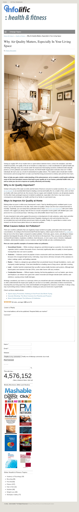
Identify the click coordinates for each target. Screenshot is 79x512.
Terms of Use (40, 504)
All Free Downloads (17, 2)
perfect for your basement (54, 208)
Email (6, 348)
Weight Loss (11, 492)
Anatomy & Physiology (14, 476)
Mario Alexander (11, 50)
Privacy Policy (32, 504)
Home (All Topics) (9, 36)
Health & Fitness (20, 36)
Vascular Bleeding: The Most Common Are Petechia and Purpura (29, 296)
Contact (52, 504)
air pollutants (69, 232)
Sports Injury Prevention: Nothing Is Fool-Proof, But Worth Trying (30, 293)
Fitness (9, 484)
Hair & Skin (10, 487)
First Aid (9, 481)
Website (6, 353)
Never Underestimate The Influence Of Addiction (24, 298)
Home (5, 2)
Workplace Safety (12, 494)
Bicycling (9, 479)
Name (6, 344)
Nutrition (9, 489)
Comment (7, 315)
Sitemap (47, 504)
